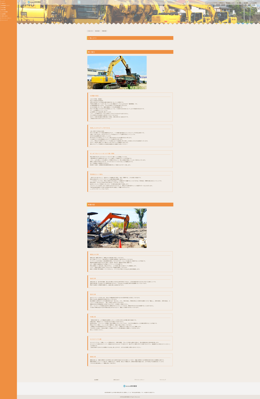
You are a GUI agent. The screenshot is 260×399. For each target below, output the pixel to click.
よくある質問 (4, 12)
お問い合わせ (4, 16)
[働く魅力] (117, 88)
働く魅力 (97, 31)
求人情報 (3, 7)
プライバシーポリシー (6, 18)
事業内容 (104, 31)
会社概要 (3, 14)
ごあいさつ (90, 31)
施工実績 (3, 9)
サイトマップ (4, 20)
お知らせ (3, 3)
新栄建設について (5, 5)
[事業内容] (117, 247)
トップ (3, 1)
